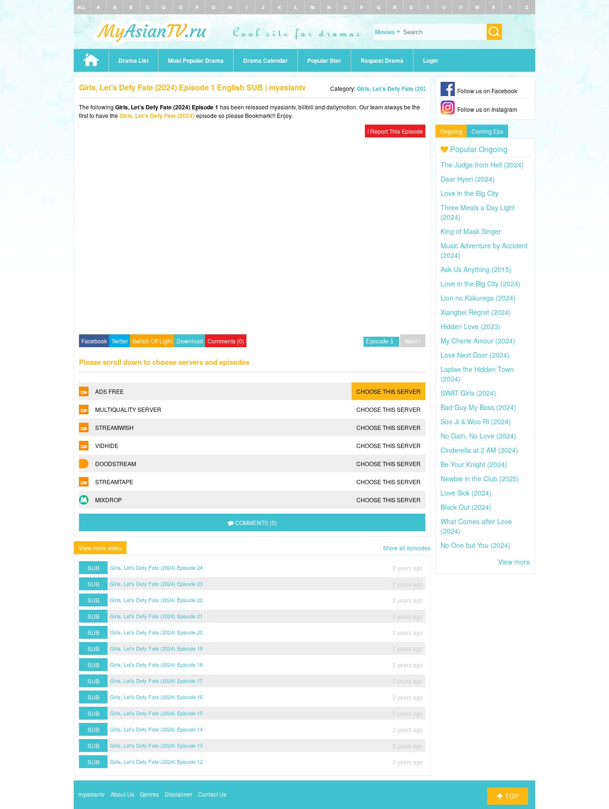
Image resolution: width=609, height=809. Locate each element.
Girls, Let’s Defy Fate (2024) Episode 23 (156, 583)
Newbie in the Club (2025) (480, 478)
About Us (122, 794)
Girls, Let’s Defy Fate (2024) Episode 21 (156, 616)
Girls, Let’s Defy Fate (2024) (394, 88)
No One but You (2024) (476, 545)
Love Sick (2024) (466, 492)
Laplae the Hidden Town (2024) (477, 373)
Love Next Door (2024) (475, 355)
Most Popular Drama (196, 60)
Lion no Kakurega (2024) (478, 297)
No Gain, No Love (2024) (478, 435)
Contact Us (212, 794)
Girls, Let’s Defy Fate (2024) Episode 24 (156, 567)
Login (430, 60)
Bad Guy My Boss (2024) (478, 407)
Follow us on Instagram (487, 109)
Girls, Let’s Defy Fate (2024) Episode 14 (156, 729)
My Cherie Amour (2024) (478, 340)
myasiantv (92, 794)
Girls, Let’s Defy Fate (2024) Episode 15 (156, 713)
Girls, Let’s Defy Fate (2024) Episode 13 (156, 745)
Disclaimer (178, 794)
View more (514, 561)
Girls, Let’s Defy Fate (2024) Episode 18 (156, 664)
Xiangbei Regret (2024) (476, 312)
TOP (511, 796)
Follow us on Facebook (487, 91)
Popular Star (324, 60)
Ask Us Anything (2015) (476, 269)
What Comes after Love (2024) (476, 526)
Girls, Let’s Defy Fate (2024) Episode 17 (156, 680)
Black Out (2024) (466, 507)
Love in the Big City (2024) (481, 283)
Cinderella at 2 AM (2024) (479, 450)
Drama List (133, 60)
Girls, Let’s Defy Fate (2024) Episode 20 (156, 632)
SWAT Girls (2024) (468, 393)
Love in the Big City (470, 193)
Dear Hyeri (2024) (468, 179)
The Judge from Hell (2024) (482, 164)
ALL (81, 7)
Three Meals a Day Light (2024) (478, 212)
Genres (149, 794)
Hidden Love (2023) (471, 326)
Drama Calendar (265, 60)
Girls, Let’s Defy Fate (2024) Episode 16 (156, 697)
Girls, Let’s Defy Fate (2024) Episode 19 (156, 648)
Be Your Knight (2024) (474, 464)
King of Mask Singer (471, 231)
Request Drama (382, 60)
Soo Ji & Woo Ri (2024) (476, 421)
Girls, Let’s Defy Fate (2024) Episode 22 (156, 600)
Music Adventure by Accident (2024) (484, 250)
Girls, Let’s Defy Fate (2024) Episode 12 (156, 761)
